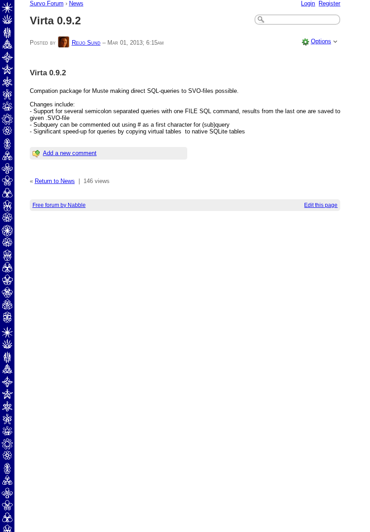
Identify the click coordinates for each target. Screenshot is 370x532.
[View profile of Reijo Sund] (63, 42)
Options (321, 41)
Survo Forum (47, 3)
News (76, 3)
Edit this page (321, 205)
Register (329, 3)
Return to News (55, 181)
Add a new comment (70, 153)
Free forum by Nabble (59, 205)
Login (308, 3)
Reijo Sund (86, 42)
